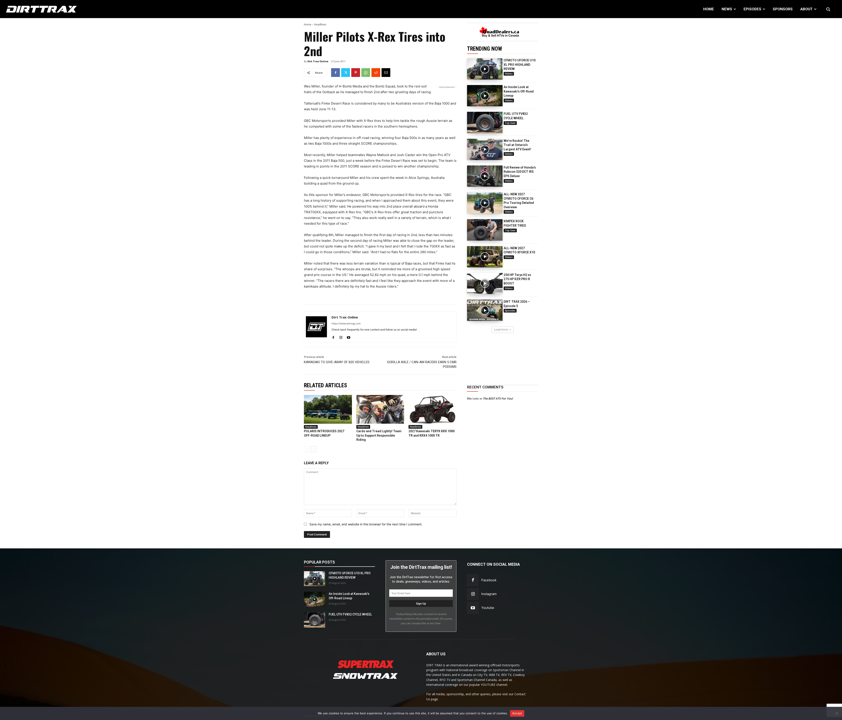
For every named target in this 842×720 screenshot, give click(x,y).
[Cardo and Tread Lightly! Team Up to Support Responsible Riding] (380, 409)
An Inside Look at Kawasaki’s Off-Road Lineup (519, 91)
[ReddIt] (375, 72)
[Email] (386, 72)
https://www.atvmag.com (346, 323)
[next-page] (313, 449)
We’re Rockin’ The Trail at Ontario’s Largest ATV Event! (517, 145)
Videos (509, 73)
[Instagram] (341, 336)
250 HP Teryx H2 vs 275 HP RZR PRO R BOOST (517, 279)
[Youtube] (348, 336)
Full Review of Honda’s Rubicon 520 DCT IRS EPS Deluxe (520, 172)
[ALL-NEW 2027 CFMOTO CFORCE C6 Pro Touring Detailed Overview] (485, 202)
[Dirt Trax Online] (316, 326)
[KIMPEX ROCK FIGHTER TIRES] (485, 229)
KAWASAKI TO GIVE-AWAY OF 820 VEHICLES (336, 362)
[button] (828, 9)
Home (307, 24)
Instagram (489, 594)
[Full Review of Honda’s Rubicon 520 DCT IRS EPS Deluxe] (485, 176)
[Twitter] (345, 72)
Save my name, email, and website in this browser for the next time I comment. (365, 524)
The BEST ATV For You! (498, 398)
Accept (517, 713)
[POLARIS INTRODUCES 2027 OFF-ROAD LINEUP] (328, 409)
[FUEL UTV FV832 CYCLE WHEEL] (485, 122)
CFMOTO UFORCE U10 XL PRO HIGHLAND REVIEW (519, 65)
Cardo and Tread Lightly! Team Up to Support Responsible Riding (378, 435)
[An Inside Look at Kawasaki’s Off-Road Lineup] (485, 95)
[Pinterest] (355, 72)
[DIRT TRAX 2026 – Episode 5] (485, 310)
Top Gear (510, 122)
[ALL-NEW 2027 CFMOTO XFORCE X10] (485, 256)
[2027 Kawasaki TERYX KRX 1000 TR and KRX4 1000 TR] (433, 409)
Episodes (510, 310)
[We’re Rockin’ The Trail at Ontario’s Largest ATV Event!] (485, 149)
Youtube (487, 608)
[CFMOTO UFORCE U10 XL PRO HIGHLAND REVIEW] (485, 69)
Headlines (320, 24)
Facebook (488, 580)
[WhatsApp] (365, 72)
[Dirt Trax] (85, 9)
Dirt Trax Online (317, 61)
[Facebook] (335, 72)
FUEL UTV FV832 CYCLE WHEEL (350, 614)
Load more (501, 329)
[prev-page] (306, 449)
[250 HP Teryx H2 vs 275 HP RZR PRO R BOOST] (485, 283)
